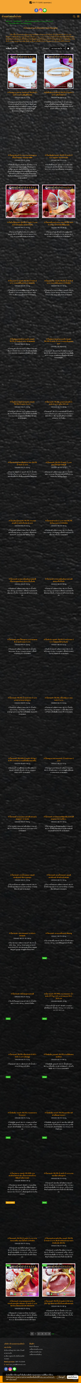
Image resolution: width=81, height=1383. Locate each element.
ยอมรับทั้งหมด (72, 1377)
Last (52, 1334)
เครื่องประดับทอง (35, 1352)
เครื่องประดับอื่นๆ (35, 1354)
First (28, 1334)
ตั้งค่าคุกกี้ (62, 1377)
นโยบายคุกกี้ (13, 1379)
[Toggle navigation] (78, 16)
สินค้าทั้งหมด (34, 1347)
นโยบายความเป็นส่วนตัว (47, 1377)
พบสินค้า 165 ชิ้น (11, 48)
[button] (73, 16)
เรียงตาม (46, 49)
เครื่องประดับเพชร (36, 1349)
